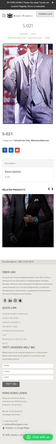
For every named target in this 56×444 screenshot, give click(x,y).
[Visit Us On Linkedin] (10, 300)
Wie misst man (10, 327)
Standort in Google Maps (17, 428)
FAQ (4, 335)
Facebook (4, 150)
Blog (5, 344)
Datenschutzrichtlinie (14, 339)
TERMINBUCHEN (45, 14)
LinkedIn (11, 150)
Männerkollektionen (40, 141)
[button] (38, 437)
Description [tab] (10, 163)
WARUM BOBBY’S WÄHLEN (15, 314)
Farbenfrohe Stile (22, 141)
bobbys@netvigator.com (16, 425)
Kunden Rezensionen (13, 331)
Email (17, 150)
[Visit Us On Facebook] (4, 300)
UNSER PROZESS (10, 318)
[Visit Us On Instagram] (15, 300)
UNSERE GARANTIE (11, 322)
